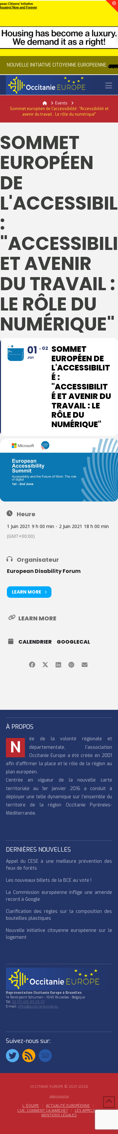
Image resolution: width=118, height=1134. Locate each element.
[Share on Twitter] (45, 664)
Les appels (85, 1110)
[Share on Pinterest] (71, 664)
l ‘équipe (30, 1106)
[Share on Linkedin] (58, 664)
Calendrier (35, 642)
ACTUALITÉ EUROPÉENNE (68, 1106)
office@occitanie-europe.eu (38, 1006)
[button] (108, 86)
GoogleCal (73, 642)
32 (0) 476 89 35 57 (28, 1002)
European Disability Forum (44, 571)
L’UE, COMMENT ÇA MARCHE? (42, 1110)
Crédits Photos (59, 1096)
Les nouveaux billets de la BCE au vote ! (48, 880)
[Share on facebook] (32, 664)
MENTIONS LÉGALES (59, 1115)
